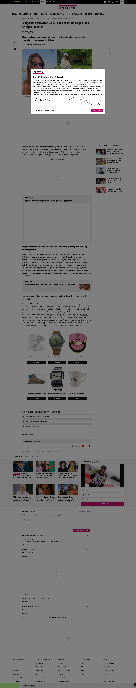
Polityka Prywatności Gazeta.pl (88, 105)
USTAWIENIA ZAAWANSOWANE (45, 110)
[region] (68, 91)
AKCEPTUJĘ (96, 110)
